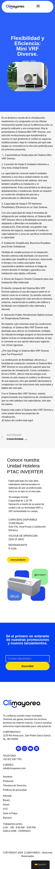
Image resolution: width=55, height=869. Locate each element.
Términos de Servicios (14, 785)
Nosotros (7, 776)
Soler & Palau (10, 813)
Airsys (6, 804)
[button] (38, 6)
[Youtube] (30, 748)
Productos (8, 781)
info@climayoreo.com (14, 768)
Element (7, 818)
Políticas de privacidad (15, 790)
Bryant (6, 800)
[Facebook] (18, 748)
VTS (5, 809)
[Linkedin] (36, 748)
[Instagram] (24, 748)
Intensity (7, 796)
